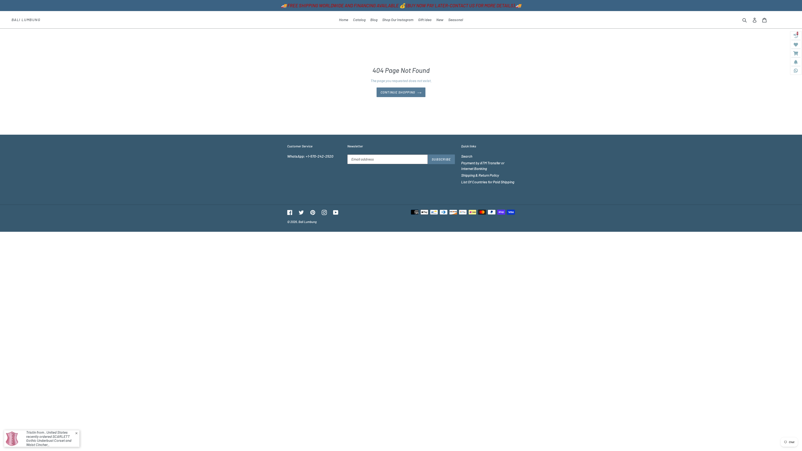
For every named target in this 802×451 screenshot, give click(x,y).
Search (466, 156)
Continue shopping (398, 92)
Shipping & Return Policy (480, 175)
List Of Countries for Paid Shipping (487, 182)
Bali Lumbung (26, 20)
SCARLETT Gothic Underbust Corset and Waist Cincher (48, 440)
